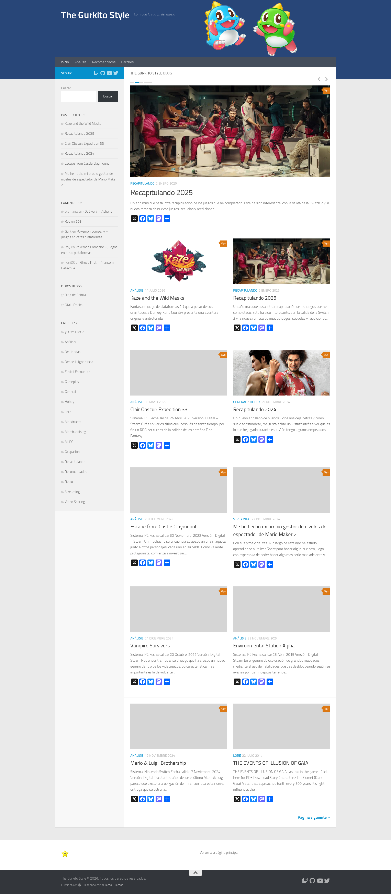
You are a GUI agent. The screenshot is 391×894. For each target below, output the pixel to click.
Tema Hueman (113, 885)
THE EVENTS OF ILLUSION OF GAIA (270, 763)
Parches (127, 62)
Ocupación (72, 452)
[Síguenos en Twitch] (96, 73)
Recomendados (103, 62)
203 (79, 221)
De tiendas (72, 352)
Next (326, 79)
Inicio (65, 62)
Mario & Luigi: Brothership (158, 763)
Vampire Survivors (150, 646)
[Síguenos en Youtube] (109, 73)
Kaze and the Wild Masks (157, 298)
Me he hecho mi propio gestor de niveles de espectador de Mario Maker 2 (89, 179)
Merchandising (75, 432)
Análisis (80, 62)
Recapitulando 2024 (254, 409)
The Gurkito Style (95, 15)
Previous (318, 79)
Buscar (66, 88)
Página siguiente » (314, 817)
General (240, 402)
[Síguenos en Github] (102, 73)
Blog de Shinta (75, 295)
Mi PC (69, 442)
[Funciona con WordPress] (79, 885)
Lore (237, 755)
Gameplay (72, 382)
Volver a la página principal (219, 852)
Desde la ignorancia (79, 362)
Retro (69, 482)
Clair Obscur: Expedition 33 (159, 409)
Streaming (241, 519)
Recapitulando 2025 (161, 192)
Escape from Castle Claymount (163, 527)
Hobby (255, 402)
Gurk (68, 231)
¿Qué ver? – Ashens (97, 211)
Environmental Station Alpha (264, 646)
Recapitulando (142, 183)
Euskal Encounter (77, 372)
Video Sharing (75, 502)
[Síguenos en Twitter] (115, 73)
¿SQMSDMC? (74, 332)
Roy (67, 221)
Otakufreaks (73, 305)
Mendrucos (73, 422)
